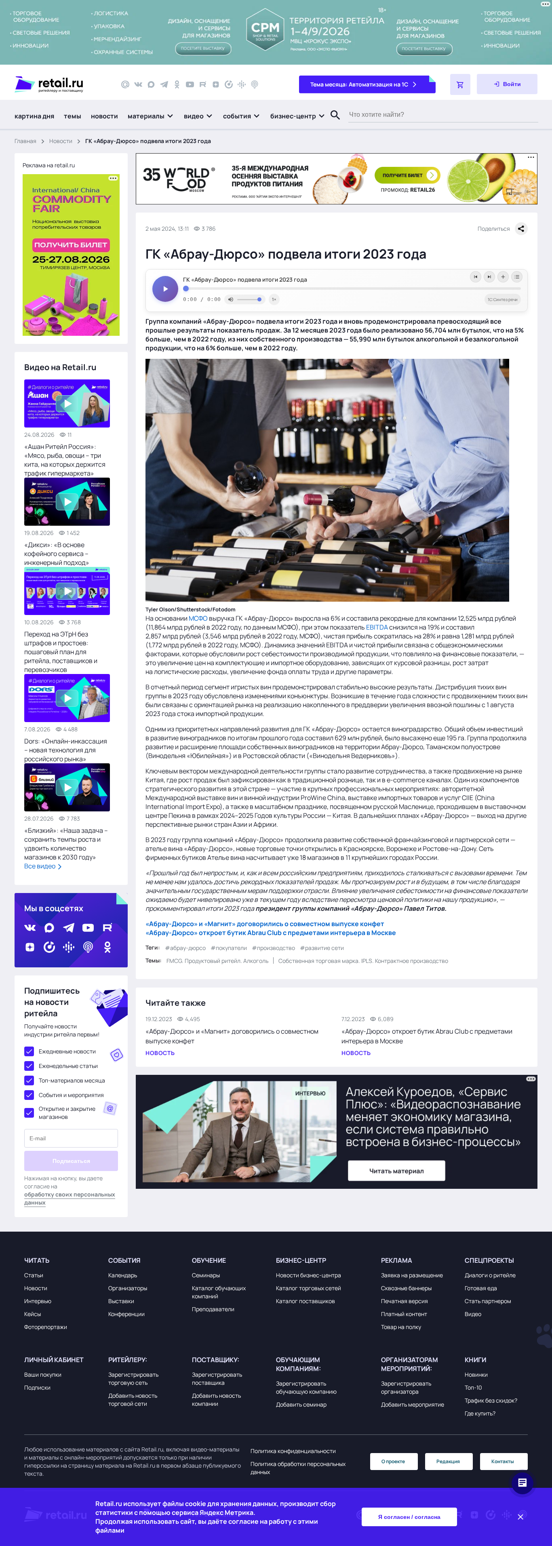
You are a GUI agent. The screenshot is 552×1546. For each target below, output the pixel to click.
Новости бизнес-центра (308, 1275)
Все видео (40, 865)
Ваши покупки (42, 1374)
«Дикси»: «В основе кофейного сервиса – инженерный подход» (56, 553)
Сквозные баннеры (406, 1288)
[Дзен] (216, 84)
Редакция (448, 1461)
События (124, 1260)
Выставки (121, 1301)
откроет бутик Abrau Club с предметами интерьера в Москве (297, 933)
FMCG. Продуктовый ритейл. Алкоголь (217, 961)
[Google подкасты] (242, 84)
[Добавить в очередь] (503, 276)
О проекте (393, 1461)
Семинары (206, 1275)
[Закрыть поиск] (332, 123)
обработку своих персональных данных (69, 1198)
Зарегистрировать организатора (406, 1387)
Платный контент (404, 1314)
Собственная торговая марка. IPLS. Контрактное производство (363, 961)
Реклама (396, 1260)
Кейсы (32, 1314)
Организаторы (127, 1288)
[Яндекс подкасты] (229, 84)
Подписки (37, 1387)
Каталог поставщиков (305, 1301)
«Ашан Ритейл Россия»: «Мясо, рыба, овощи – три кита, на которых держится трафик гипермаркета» (64, 460)
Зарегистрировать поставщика (217, 1378)
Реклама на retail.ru (49, 165)
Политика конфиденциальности (293, 1451)
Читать (36, 1260)
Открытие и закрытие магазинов (67, 1113)
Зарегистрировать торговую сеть (133, 1378)
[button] (151, 116)
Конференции (126, 1314)
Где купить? (480, 1413)
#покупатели (229, 948)
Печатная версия (404, 1301)
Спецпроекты (489, 1260)
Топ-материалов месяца (72, 1080)
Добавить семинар (301, 1404)
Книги (475, 1359)
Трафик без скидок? (491, 1400)
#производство (273, 948)
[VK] (138, 84)
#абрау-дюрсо (185, 948)
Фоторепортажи (45, 1327)
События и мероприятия (71, 1095)
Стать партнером (488, 1301)
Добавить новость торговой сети (132, 1399)
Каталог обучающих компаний (219, 1292)
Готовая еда (481, 1288)
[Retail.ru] (61, 84)
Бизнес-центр (301, 1260)
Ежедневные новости (67, 1051)
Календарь (122, 1275)
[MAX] (151, 84)
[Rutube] (203, 84)
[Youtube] (190, 84)
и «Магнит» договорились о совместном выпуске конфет (291, 924)
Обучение (209, 1260)
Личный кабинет (54, 1359)
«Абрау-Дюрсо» (171, 924)
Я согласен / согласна (409, 1517)
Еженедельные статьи (68, 1066)
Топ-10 (473, 1387)
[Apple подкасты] (255, 84)
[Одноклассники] (177, 84)
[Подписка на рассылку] (125, 84)
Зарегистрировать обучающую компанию (306, 1387)
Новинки (476, 1374)
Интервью (37, 1301)
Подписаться (71, 1161)
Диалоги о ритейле (490, 1275)
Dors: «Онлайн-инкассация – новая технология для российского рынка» (65, 750)
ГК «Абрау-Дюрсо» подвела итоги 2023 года (245, 279)
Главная (25, 141)
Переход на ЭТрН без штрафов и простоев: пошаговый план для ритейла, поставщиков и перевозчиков (60, 652)
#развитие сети (322, 948)
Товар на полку (401, 1327)
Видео (473, 1314)
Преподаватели (213, 1309)
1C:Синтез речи (503, 299)
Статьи (33, 1275)
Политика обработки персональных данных (298, 1468)
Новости (60, 141)
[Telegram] (164, 84)
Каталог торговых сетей (308, 1288)
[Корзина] (460, 84)
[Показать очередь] (517, 276)
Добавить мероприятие (412, 1404)
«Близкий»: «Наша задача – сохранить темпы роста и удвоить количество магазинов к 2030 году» (66, 843)
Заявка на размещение (412, 1275)
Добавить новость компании (216, 1399)
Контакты (502, 1461)
